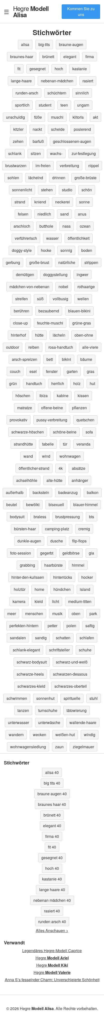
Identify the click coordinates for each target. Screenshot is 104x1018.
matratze (24, 407)
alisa (25, 44)
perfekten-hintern (23, 625)
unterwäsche (49, 722)
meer (11, 613)
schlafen (87, 637)
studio (67, 190)
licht (55, 601)
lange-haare (21, 81)
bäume (86, 359)
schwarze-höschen (27, 432)
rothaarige (86, 286)
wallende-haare (82, 722)
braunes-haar (21, 56)
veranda (83, 444)
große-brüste (85, 177)
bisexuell (56, 504)
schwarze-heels (30, 674)
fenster (52, 371)
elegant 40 (52, 825)
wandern (16, 734)
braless (40, 516)
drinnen (58, 177)
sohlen (13, 177)
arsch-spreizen (24, 359)
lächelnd (35, 177)
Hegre (31, 11)
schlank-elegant (26, 650)
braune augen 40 (52, 793)
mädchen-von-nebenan (29, 286)
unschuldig (15, 117)
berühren (21, 311)
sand (64, 214)
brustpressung (67, 516)
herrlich (57, 383)
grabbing (27, 565)
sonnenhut (45, 698)
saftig (90, 625)
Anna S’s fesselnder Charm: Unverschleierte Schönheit (52, 979)
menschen (34, 613)
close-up (20, 323)
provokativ (18, 420)
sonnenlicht (22, 190)
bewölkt (32, 504)
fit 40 (52, 847)
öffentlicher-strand (34, 468)
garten (72, 371)
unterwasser (18, 722)
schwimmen (17, 698)
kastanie (79, 68)
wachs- (56, 153)
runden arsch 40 (52, 921)
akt (95, 117)
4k (61, 468)
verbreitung (69, 165)
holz (77, 383)
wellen (83, 298)
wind (46, 456)
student (45, 105)
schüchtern (56, 93)
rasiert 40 (52, 911)
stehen (47, 190)
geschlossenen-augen (72, 141)
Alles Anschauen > (52, 930)
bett (49, 359)
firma (89, 56)
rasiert (87, 81)
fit (18, 68)
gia (91, 553)
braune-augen (71, 44)
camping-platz (57, 529)
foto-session (20, 553)
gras (90, 371)
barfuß (38, 141)
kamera (19, 601)
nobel (63, 286)
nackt (37, 129)
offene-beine (52, 407)
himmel (78, 565)
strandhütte (23, 444)
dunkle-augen (29, 541)
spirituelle (72, 698)
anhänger (80, 480)
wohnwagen (70, 456)
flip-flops (79, 541)
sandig (41, 637)
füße (38, 117)
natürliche (66, 262)
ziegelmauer (83, 746)
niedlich (44, 214)
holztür (19, 589)
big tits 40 (52, 783)
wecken (39, 734)
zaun (59, 746)
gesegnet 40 (52, 857)
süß (40, 298)
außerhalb (14, 492)
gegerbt (46, 553)
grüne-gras (81, 323)
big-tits (44, 44)
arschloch (22, 226)
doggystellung (55, 274)
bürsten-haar (25, 529)
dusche (56, 541)
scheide (58, 129)
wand (28, 456)
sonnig (66, 250)
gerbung (13, 262)
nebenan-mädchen (57, 81)
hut (92, 383)
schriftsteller (59, 650)
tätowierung (77, 710)
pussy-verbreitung (52, 420)
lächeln (59, 335)
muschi (57, 117)
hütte (39, 335)
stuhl (93, 698)
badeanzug (68, 492)
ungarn (83, 105)
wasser (52, 238)
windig (89, 734)
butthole (46, 226)
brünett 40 (52, 815)
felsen (23, 214)
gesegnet (37, 68)
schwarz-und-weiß (72, 662)
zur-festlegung (84, 153)
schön (87, 190)
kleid (39, 601)
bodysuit (17, 516)
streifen (21, 298)
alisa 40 (52, 772)
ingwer (82, 274)
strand (20, 202)
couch (15, 371)
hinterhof (18, 335)
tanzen (23, 710)
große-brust (39, 262)
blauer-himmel (85, 504)
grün (13, 383)
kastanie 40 (52, 879)
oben (76, 613)
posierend (82, 129)
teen (64, 105)
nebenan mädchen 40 (52, 900)
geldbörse (71, 553)
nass (66, 226)
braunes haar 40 (52, 804)
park (93, 613)
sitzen (36, 153)
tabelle (48, 444)
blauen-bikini (79, 311)
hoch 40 (52, 868)
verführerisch (26, 238)
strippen (91, 262)
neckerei (62, 202)
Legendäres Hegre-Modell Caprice (52, 950)
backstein (41, 492)
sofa (89, 432)
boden (86, 250)
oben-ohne (83, 335)
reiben (33, 347)
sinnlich (82, 93)
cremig (84, 529)
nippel (93, 165)
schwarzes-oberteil (70, 686)
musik (57, 613)
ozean (85, 226)
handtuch (34, 383)
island (85, 589)
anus (82, 214)
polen (71, 625)
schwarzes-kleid (31, 686)
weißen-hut (65, 734)
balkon (92, 492)
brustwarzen (15, 165)
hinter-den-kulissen (27, 577)
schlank (15, 153)
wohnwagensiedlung (28, 746)
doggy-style (22, 250)
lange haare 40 (52, 889)
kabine (62, 395)
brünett (48, 56)
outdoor (12, 347)
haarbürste (53, 565)
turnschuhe (47, 710)
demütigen (25, 274)
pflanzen (79, 407)
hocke (46, 250)
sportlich (22, 105)
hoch (59, 68)
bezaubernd (48, 311)
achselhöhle (26, 480)
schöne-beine (64, 432)
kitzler (18, 129)
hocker (87, 577)
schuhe (85, 650)
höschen (22, 395)
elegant (69, 56)
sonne (84, 202)
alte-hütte (54, 480)
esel (33, 371)
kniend (40, 202)
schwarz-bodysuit (32, 662)
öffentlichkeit (78, 238)
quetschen (85, 420)
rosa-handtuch (60, 347)
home (39, 589)
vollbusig (60, 298)
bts (91, 516)
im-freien (43, 165)
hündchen (62, 589)
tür (65, 444)
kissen (83, 395)
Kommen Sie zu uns (81, 11)
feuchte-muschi (50, 323)
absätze (78, 468)
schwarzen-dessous (70, 674)
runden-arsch (26, 93)
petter (52, 625)
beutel (11, 504)
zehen (18, 141)
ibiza (43, 395)
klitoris (78, 117)
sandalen (18, 637)
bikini (66, 359)
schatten (63, 637)
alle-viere (90, 347)
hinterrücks (62, 577)
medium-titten (79, 601)
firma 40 (52, 836)
